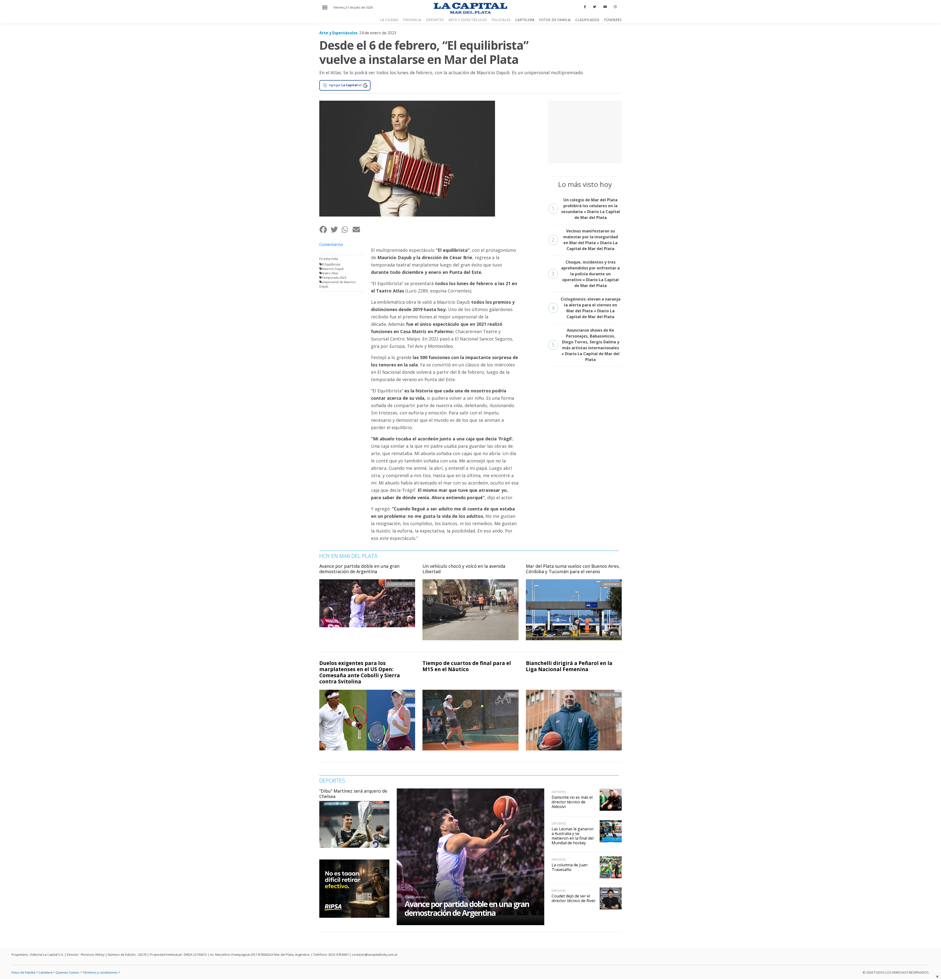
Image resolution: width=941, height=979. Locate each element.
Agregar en (345, 85)
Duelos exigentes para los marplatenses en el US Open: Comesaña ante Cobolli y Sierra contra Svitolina (359, 672)
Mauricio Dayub (333, 269)
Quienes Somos (67, 972)
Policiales (501, 19)
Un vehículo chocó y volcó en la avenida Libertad (463, 568)
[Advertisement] (585, 131)
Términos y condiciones (100, 972)
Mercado (379, 806)
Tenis (408, 694)
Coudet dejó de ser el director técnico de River (574, 898)
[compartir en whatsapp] (346, 229)
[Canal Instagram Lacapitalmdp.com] (615, 6)
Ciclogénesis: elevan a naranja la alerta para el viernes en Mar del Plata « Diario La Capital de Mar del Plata (586, 307)
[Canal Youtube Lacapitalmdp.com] (605, 6)
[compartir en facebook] (324, 229)
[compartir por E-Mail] (357, 229)
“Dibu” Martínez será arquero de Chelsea (353, 793)
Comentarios (331, 244)
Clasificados (587, 19)
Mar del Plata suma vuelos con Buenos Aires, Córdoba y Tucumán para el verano (573, 568)
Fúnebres (613, 19)
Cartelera (524, 19)
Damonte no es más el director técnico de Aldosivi (572, 802)
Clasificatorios (415, 897)
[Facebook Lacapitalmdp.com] (585, 6)
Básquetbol (609, 694)
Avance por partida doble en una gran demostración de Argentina (359, 568)
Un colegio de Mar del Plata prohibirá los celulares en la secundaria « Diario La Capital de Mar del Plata (586, 208)
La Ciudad (389, 19)
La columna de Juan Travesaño (569, 867)
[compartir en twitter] (335, 229)
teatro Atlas (330, 273)
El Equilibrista (331, 264)
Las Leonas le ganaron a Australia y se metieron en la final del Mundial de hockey (573, 836)
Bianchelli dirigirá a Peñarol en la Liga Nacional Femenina (569, 666)
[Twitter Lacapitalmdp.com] (594, 6)
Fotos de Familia (555, 19)
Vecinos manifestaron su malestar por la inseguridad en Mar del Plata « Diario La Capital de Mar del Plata (585, 239)
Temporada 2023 (334, 278)
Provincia (412, 19)
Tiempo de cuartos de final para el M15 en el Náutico (466, 666)
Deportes (435, 19)
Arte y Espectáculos (467, 19)
